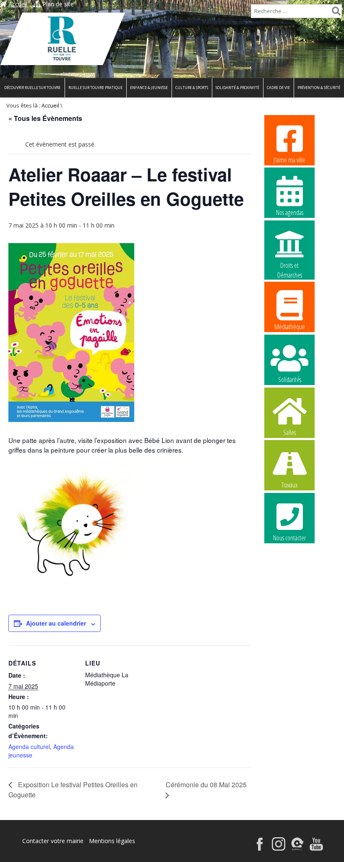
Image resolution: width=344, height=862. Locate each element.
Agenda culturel (29, 746)
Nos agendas (289, 212)
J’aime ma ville (289, 160)
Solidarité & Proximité (237, 87)
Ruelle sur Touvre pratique (95, 87)
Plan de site (57, 4)
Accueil (17, 4)
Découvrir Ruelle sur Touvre (32, 87)
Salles (289, 432)
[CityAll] (297, 848)
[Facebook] (259, 848)
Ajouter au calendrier (56, 623)
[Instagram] (278, 848)
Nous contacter (289, 537)
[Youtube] (316, 848)
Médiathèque (289, 326)
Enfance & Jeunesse (149, 87)
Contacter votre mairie (52, 841)
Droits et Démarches (289, 266)
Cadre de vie (278, 87)
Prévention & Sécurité (318, 87)
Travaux (289, 485)
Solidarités (289, 379)
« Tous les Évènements (45, 118)
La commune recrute (289, 591)
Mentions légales (112, 841)
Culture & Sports (191, 87)
